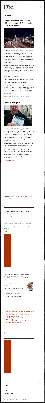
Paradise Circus (6, 399)
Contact (6, 385)
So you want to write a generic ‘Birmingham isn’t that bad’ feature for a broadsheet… (18, 23)
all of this (20, 276)
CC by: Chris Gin (29, 50)
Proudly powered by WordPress (21, 399)
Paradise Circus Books (8, 393)
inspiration (31, 53)
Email (5, 231)
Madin (5, 202)
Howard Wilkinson (9, 96)
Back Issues (6, 396)
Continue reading (8, 93)
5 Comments (27, 96)
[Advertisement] (8, 250)
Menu (38, 7)
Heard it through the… (13, 103)
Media (22, 96)
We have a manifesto (14, 213)
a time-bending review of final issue (21, 196)
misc (19, 96)
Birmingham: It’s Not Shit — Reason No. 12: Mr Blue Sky (18, 310)
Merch (5, 390)
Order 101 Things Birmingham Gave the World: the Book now (17, 277)
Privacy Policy (12, 399)
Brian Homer (12, 160)
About (5, 382)
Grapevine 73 (6, 160)
